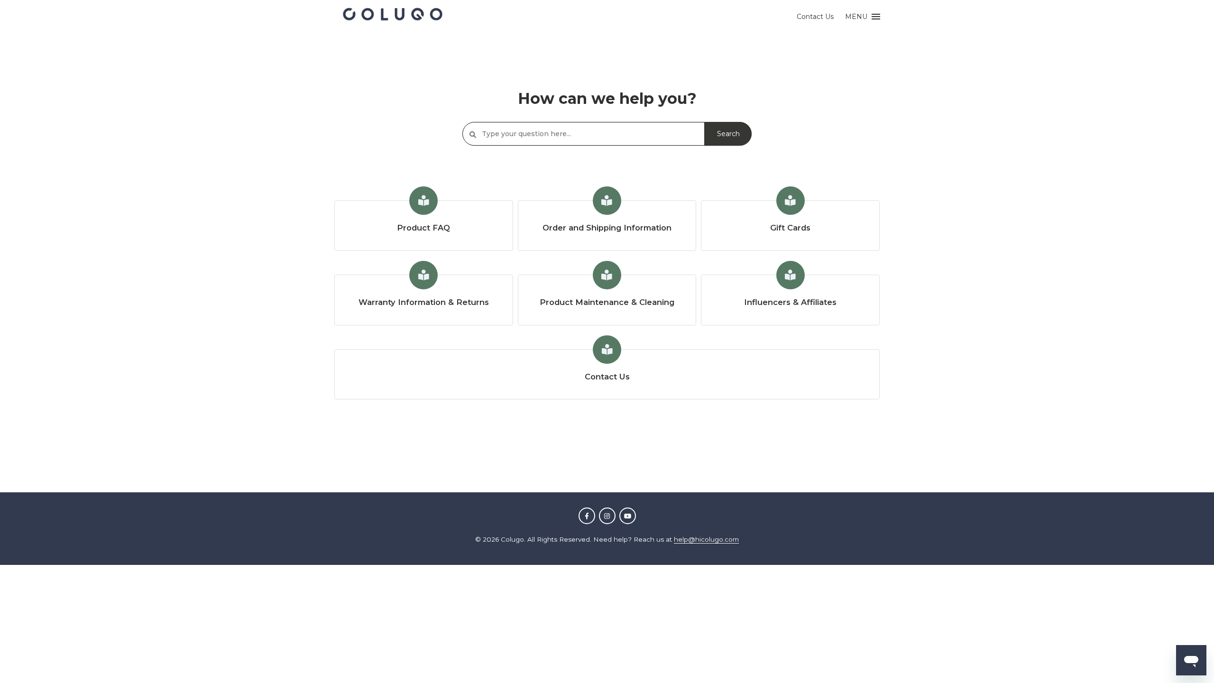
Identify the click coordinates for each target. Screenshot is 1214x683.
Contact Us (815, 16)
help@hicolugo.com (706, 539)
